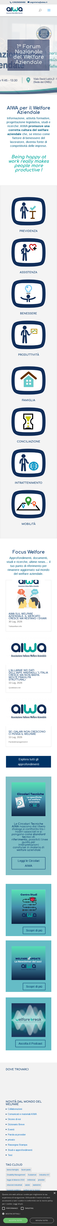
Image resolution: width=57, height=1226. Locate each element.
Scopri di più (34, 930)
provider (41, 1180)
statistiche (37, 1185)
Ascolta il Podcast (30, 1043)
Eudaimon (32, 1175)
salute (27, 1185)
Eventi (11, 1129)
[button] (28, 1214)
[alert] (28, 1208)
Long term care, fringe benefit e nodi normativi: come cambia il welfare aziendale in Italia (28, 58)
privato (11, 1139)
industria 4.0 (44, 1175)
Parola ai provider (17, 1134)
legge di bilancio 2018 (15, 1180)
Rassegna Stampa (17, 1145)
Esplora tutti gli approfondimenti (28, 762)
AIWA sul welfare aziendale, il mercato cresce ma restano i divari (28, 616)
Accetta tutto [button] (15, 1220)
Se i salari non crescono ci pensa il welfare (27, 732)
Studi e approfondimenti (20, 1150)
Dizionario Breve (16, 1124)
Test (10, 1155)
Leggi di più (18, 1204)
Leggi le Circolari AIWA (28, 863)
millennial (31, 1180)
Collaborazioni (15, 1109)
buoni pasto (26, 1170)
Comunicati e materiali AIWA (22, 1114)
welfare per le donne (32, 1190)
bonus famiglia (13, 1170)
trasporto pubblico (14, 1190)
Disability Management (16, 1175)
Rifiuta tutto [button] (42, 1220)
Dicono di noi (14, 1119)
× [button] (54, 1193)
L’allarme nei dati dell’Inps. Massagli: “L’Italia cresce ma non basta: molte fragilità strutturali (28, 675)
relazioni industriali (14, 1185)
